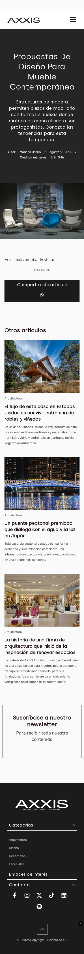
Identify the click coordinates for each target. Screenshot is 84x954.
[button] (42, 295)
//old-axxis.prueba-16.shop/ (29, 259)
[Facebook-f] (17, 898)
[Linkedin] (66, 898)
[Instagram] (29, 898)
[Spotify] (42, 909)
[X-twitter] (42, 898)
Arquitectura (13, 398)
